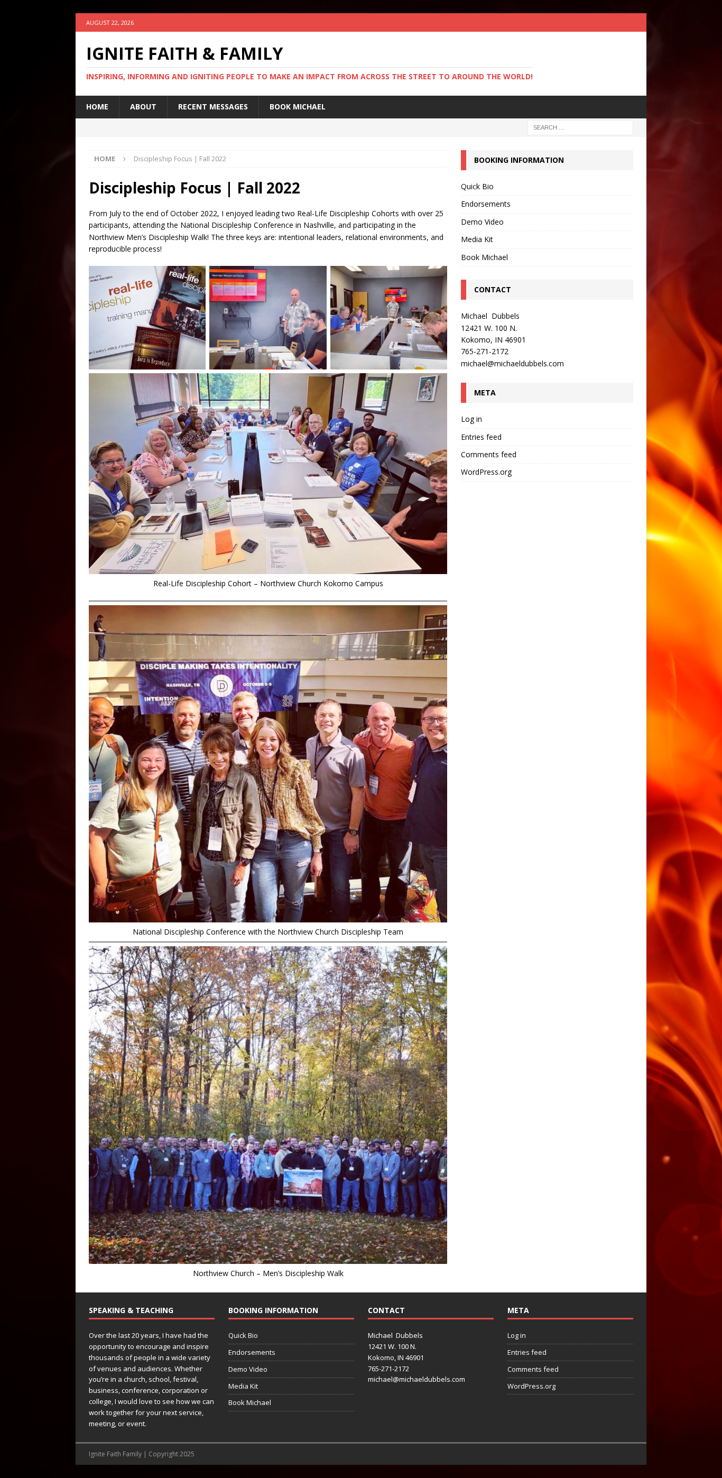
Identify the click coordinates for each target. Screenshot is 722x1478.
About (143, 106)
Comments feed (488, 454)
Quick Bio (477, 186)
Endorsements (486, 204)
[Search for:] (580, 127)
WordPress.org (486, 472)
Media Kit (477, 239)
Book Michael (298, 106)
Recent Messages (213, 106)
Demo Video (482, 222)
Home (97, 106)
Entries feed (481, 437)
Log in (471, 419)
